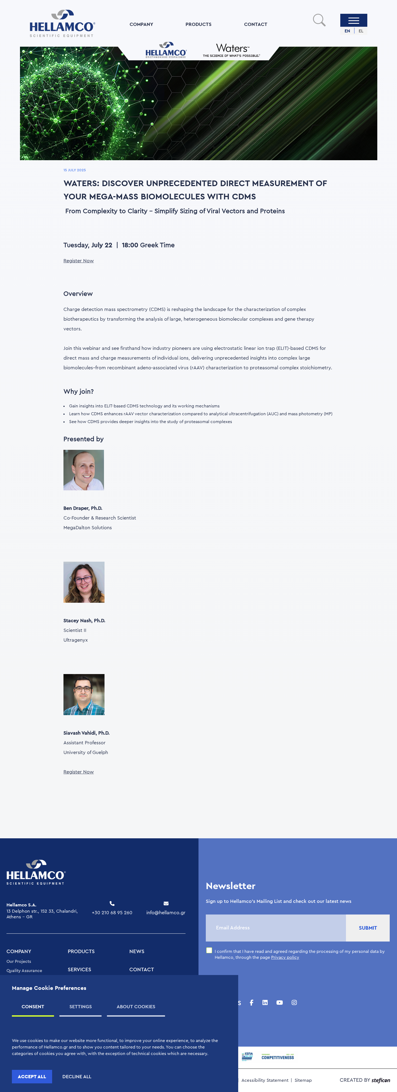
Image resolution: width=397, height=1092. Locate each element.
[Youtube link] (279, 1003)
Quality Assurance (24, 971)
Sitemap (303, 1080)
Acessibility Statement (264, 1080)
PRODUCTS (198, 24)
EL (361, 31)
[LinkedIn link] (265, 1003)
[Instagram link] (294, 1003)
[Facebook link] (252, 1003)
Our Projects (18, 961)
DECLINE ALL (76, 1076)
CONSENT (33, 1006)
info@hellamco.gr (166, 912)
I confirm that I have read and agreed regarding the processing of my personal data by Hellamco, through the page (300, 954)
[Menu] (353, 20)
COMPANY (141, 24)
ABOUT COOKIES (136, 1006)
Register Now (78, 260)
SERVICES (79, 969)
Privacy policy (285, 957)
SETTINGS (80, 1006)
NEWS (136, 951)
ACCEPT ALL (32, 1076)
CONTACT (255, 24)
